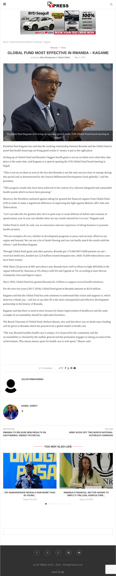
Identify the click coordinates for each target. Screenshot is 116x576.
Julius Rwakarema (47, 57)
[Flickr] (68, 552)
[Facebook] (37, 552)
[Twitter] (47, 552)
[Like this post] (62, 368)
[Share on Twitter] (68, 368)
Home (5, 42)
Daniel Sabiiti (64, 57)
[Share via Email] (75, 368)
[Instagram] (58, 552)
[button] (7, 478)
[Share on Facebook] (65, 368)
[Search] (111, 4)
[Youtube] (79, 552)
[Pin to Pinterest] (71, 368)
